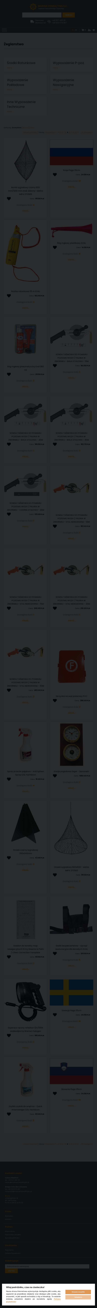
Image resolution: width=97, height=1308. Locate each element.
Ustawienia (78, 1297)
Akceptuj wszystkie (78, 1292)
